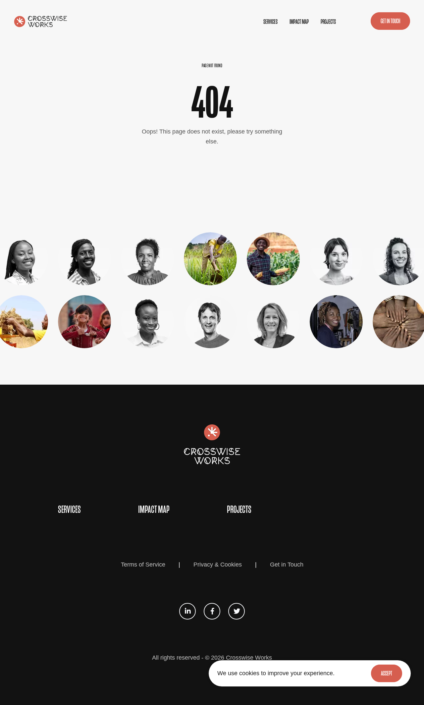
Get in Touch (286, 564)
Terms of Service (143, 564)
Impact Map (299, 22)
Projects (328, 22)
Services (270, 22)
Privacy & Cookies (217, 564)
